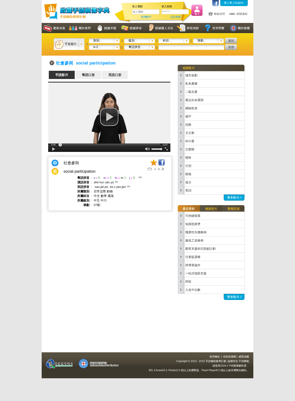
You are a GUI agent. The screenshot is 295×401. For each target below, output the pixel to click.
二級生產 (191, 91)
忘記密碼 (175, 16)
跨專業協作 (192, 265)
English (239, 2)
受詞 (188, 190)
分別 (188, 165)
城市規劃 (191, 75)
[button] (109, 117)
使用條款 (214, 356)
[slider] (109, 145)
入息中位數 (192, 289)
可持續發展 (192, 215)
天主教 (189, 133)
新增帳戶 (146, 16)
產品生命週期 (194, 100)
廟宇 (188, 116)
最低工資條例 (194, 240)
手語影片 (61, 75)
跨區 (188, 281)
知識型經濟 (192, 224)
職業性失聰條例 (195, 232)
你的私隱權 (229, 356)
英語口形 (114, 75)
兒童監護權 (192, 257)
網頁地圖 (244, 356)
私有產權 (191, 83)
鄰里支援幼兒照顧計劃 (200, 248)
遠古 (188, 182)
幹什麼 (189, 141)
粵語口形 (88, 75)
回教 (188, 124)
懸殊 (188, 157)
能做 (188, 174)
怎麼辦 (189, 149)
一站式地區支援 (195, 273)
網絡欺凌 (191, 108)
